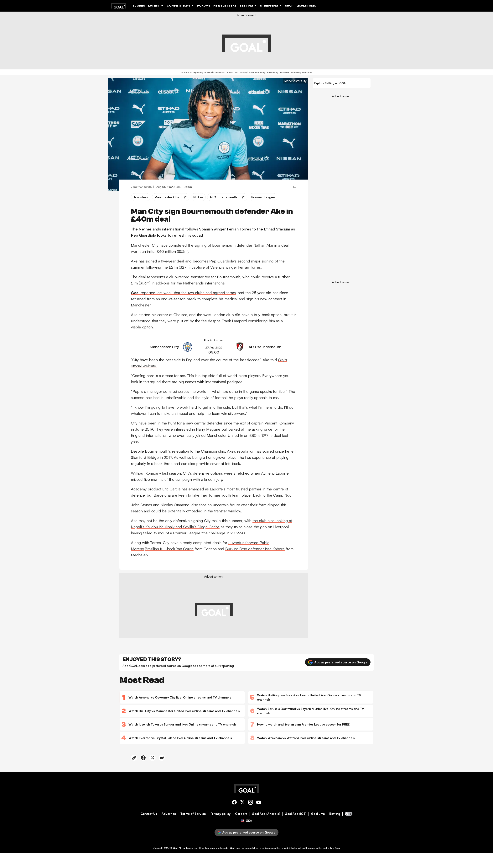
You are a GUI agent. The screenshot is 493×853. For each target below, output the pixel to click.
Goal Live (318, 814)
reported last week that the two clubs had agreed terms (183, 292)
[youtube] (259, 803)
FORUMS (203, 5)
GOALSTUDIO (306, 5)
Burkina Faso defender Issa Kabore (255, 548)
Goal (175, 847)
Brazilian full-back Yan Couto (169, 548)
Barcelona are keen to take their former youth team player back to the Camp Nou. (223, 495)
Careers (241, 814)
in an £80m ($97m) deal (260, 435)
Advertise (169, 814)
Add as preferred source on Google (340, 662)
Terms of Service (193, 814)
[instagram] (250, 803)
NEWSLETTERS (224, 5)
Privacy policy (220, 814)
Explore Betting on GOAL (330, 83)
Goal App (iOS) (295, 814)
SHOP (289, 5)
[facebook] (234, 803)
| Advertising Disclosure (277, 72)
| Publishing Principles (300, 72)
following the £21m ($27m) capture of (177, 267)
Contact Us (149, 814)
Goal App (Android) (266, 814)
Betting (334, 814)
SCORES (138, 5)
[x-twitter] (242, 803)
